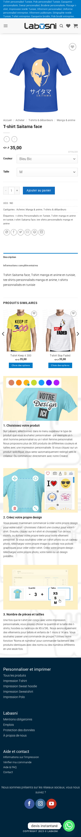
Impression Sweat (15, 686)
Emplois (8, 724)
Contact (8, 772)
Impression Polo (14, 697)
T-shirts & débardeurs (41, 120)
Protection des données (19, 730)
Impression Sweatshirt (18, 691)
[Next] (77, 342)
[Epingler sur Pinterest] (34, 232)
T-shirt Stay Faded (60, 355)
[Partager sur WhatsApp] (6, 232)
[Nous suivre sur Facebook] (29, 804)
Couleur (7, 158)
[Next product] (7, 139)
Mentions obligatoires (17, 719)
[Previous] (3, 342)
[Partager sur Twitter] (20, 232)
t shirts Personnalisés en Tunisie (33, 215)
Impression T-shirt (15, 681)
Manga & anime (66, 120)
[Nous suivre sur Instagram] (40, 804)
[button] (5, 26)
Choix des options (21, 365)
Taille (6, 171)
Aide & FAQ (10, 767)
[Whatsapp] (69, 826)
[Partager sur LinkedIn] (41, 232)
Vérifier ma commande (17, 762)
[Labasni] (40, 26)
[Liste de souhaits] (68, 26)
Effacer (73, 152)
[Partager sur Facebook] (14, 232)
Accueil (7, 120)
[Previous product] (14, 139)
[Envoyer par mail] (27, 232)
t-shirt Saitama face (25, 219)
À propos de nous (15, 735)
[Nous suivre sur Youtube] (51, 804)
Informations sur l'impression (21, 757)
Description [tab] (9, 257)
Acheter (20, 120)
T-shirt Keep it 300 (20, 355)
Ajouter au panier (39, 190)
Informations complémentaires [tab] (20, 265)
